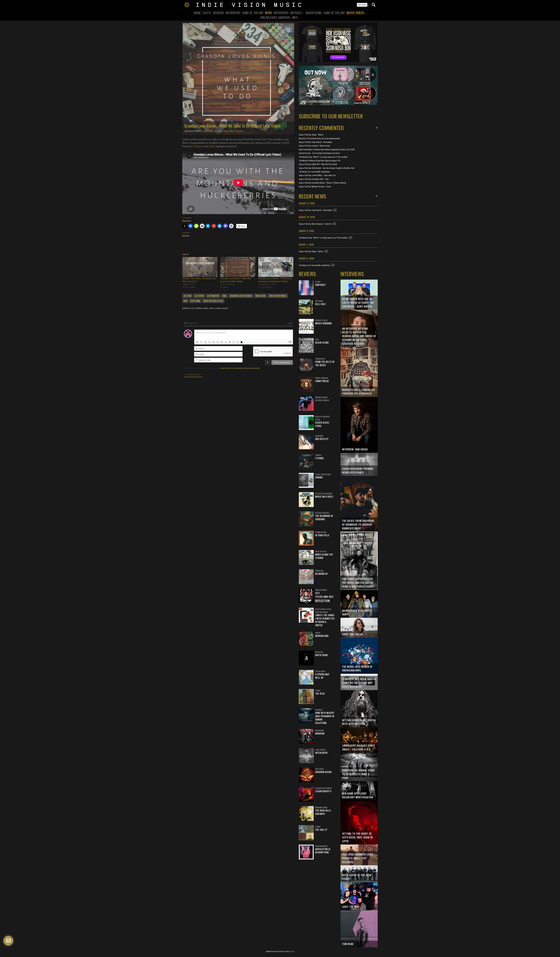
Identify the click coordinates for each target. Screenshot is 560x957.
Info (295, 17)
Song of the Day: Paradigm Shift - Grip (314, 178)
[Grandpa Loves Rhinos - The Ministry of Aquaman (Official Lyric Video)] (275, 267)
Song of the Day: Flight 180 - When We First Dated (318, 164)
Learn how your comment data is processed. (240, 368)
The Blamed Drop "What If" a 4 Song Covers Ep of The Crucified (323, 156)
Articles (296, 12)
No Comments (237, 131)
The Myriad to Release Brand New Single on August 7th (319, 160)
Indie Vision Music (277, 295)
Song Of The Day (252, 12)
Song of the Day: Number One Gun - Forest (315, 186)
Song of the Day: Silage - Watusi (311, 134)
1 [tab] (301, 103)
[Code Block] (226, 342)
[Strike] (209, 342)
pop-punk (195, 300)
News (268, 12)
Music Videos (355, 12)
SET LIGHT (362, 5)
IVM (185, 300)
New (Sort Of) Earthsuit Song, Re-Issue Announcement (319, 138)
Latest (207, 12)
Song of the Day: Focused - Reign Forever (314, 145)
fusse (292, 951)
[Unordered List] (218, 342)
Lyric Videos (217, 131)
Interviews (233, 12)
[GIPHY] (242, 342)
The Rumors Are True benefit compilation (314, 171)
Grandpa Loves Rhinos (241, 295)
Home (197, 12)
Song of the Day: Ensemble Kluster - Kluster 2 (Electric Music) (322, 182)
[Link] (230, 342)
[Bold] (197, 342)
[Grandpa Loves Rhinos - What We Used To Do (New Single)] (237, 267)
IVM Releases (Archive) (275, 17)
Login (290, 323)
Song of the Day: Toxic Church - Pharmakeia (315, 141)
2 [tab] (304, 103)
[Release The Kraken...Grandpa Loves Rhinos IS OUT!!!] (199, 267)
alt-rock (199, 295)
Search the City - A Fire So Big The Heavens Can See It (319, 153)
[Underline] (205, 342)
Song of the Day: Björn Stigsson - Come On (315, 223)
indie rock (261, 295)
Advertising (314, 12)
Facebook (198, 146)
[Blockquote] (222, 342)
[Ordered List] (213, 342)
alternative (213, 295)
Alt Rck (187, 295)
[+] (237, 342)
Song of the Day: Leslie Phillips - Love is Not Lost (317, 175)
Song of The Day (334, 12)
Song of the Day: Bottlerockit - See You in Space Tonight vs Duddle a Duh (326, 167)
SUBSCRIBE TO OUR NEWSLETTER (331, 116)
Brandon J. (205, 131)
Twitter (212, 146)
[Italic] (201, 342)
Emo (224, 295)
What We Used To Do (213, 300)
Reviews (218, 12)
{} (234, 342)
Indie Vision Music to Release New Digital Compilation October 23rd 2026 (327, 149)
